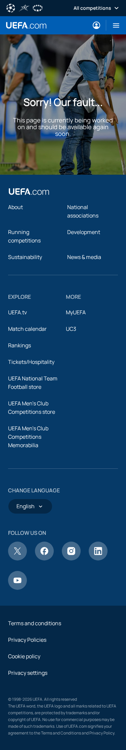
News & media (84, 257)
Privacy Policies (27, 639)
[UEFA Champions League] (10, 7)
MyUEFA (76, 312)
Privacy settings (27, 672)
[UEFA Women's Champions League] (37, 7)
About (15, 207)
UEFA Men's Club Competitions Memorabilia (28, 437)
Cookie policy (24, 656)
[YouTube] (17, 588)
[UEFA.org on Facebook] (44, 558)
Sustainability (25, 257)
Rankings (19, 345)
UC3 (71, 329)
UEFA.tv (17, 312)
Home (26, 25)
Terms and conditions (34, 623)
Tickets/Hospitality (31, 362)
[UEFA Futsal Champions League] (24, 7)
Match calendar (27, 329)
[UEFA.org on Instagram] (71, 558)
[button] (113, 25)
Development (83, 232)
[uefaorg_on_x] (17, 558)
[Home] (29, 191)
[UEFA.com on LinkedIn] (98, 558)
